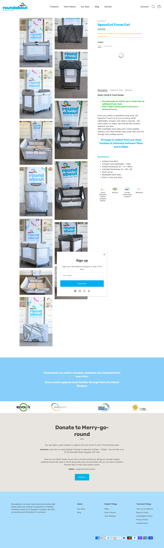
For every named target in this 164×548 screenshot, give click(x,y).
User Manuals (110, 516)
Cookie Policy (142, 523)
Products (54, 6)
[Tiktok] (89, 291)
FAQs (106, 509)
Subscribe (82, 283)
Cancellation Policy (144, 516)
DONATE (82, 477)
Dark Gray (108, 46)
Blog (97, 6)
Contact (108, 6)
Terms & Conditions (144, 509)
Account (145, 6)
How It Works (70, 6)
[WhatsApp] (84, 291)
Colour (100, 42)
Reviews (128, 90)
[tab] (104, 90)
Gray (100, 46)
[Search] (153, 6)
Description (103, 90)
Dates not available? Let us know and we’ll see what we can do (120, 34)
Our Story (85, 6)
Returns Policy (142, 512)
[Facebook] (75, 291)
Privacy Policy (142, 519)
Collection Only (116, 90)
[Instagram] (80, 291)
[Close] (104, 254)
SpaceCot (102, 21)
